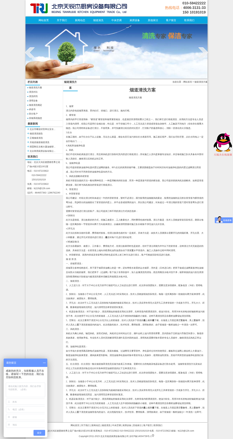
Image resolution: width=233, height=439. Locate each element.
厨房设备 (135, 20)
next (203, 52)
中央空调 (116, 20)
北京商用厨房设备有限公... (42, 151)
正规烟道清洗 (36, 138)
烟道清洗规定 (35, 105)
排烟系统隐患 (35, 118)
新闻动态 (80, 20)
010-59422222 (194, 3)
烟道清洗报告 (36, 133)
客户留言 (171, 20)
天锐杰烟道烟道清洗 (39, 142)
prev (30, 52)
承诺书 (32, 109)
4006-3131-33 (194, 8)
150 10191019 (194, 12)
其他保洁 (153, 20)
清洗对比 (33, 92)
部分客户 (33, 113)
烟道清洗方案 (35, 87)
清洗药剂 (33, 96)
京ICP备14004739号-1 (140, 436)
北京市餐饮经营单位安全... (42, 129)
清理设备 (33, 100)
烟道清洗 (98, 20)
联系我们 (189, 20)
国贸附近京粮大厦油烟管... (42, 146)
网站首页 (44, 20)
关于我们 (62, 20)
